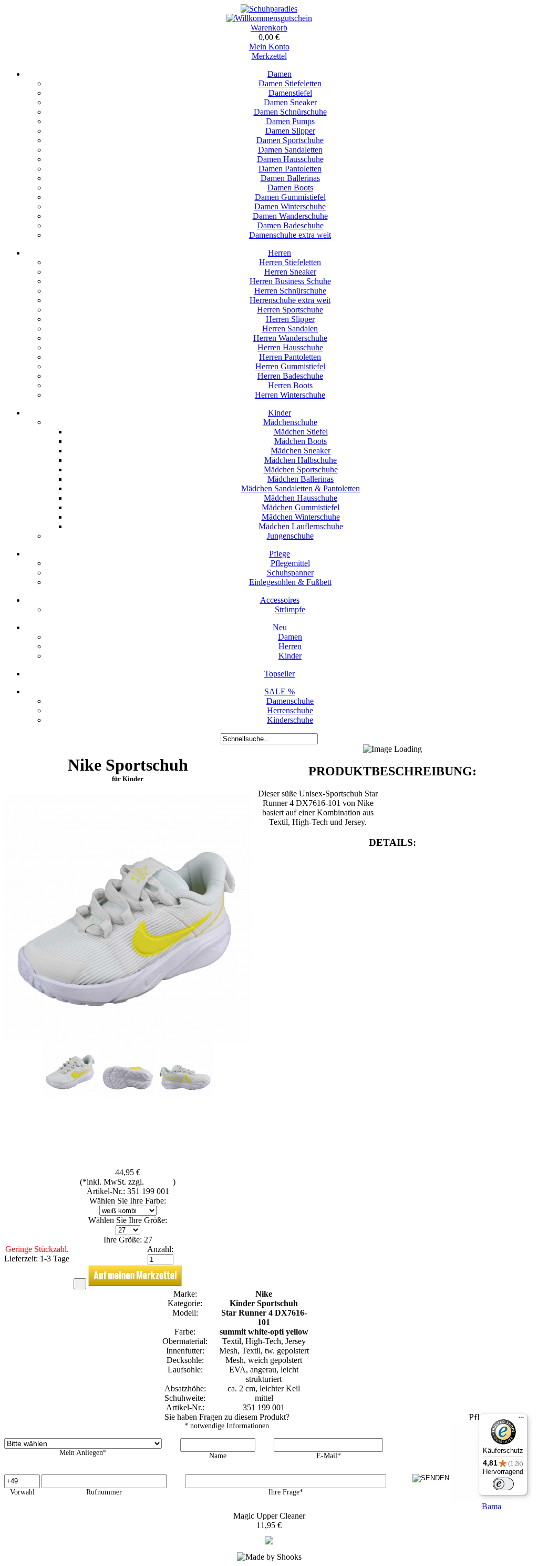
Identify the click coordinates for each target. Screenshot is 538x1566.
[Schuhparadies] (269, 8)
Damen (279, 73)
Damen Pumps (290, 121)
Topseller (279, 673)
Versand (159, 1181)
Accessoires (279, 599)
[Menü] (521, 1419)
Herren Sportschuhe (290, 309)
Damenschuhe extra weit (290, 234)
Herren (279, 252)
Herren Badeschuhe (290, 375)
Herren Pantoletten (290, 356)
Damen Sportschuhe (290, 140)
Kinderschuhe (290, 719)
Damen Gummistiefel (290, 197)
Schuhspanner (290, 572)
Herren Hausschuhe (290, 347)
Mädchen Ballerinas (300, 478)
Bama (491, 1506)
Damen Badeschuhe (290, 225)
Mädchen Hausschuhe (300, 497)
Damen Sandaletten (290, 149)
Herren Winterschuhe (290, 394)
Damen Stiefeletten (290, 83)
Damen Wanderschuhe (290, 215)
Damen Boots (290, 187)
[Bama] (269, 1541)
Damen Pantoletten (290, 168)
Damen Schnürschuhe (290, 111)
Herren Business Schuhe (290, 281)
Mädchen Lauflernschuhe (300, 526)
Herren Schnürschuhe (290, 290)
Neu (280, 627)
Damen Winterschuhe (290, 206)
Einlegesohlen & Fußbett (290, 582)
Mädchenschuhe (290, 422)
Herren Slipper (290, 319)
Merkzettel (269, 56)
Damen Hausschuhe (290, 159)
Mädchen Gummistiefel (300, 507)
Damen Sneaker (290, 102)
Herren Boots (290, 385)
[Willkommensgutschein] (269, 18)
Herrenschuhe (290, 710)
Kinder (279, 412)
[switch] (503, 1484)
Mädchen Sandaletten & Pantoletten (300, 488)
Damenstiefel (290, 92)
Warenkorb (269, 27)
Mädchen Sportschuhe (301, 469)
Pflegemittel (290, 563)
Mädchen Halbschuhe (300, 460)
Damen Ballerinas (290, 178)
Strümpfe (290, 609)
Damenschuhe (290, 700)
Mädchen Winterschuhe (301, 516)
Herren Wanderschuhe (290, 338)
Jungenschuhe (290, 535)
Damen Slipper (290, 130)
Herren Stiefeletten (290, 262)
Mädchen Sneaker (300, 450)
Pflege (279, 553)
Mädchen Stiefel (301, 431)
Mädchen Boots (300, 441)
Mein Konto (269, 46)
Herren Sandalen (290, 328)
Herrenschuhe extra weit (290, 300)
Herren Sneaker (290, 271)
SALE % (279, 691)
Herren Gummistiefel (290, 366)
